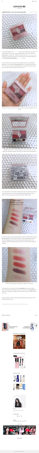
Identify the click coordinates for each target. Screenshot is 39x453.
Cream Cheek (15, 51)
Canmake (3, 315)
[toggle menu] (2, 1)
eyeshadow (8, 315)
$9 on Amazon (19, 58)
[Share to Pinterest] (36, 315)
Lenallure (19, 6)
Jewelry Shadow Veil (31, 55)
